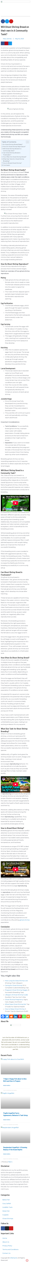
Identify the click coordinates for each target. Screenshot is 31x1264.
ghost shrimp (25, 920)
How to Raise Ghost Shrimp (15, 1009)
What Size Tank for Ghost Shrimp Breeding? (13, 160)
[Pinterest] (20, 1016)
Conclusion (6, 165)
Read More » (6, 1085)
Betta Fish (6, 1200)
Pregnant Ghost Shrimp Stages (16, 990)
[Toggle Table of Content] (26, 142)
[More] (28, 1016)
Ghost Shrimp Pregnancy (14, 999)
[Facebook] (3, 1016)
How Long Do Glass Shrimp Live (16, 980)
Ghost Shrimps (7, 1218)
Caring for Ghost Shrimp (13, 985)
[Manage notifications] (27, 1260)
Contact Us (6, 1253)
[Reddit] (11, 1016)
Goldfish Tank (7, 1207)
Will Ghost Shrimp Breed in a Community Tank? (12, 150)
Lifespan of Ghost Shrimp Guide (16, 995)
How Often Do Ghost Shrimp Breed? (14, 157)
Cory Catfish (6, 1203)
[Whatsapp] (24, 1016)
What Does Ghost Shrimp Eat (15, 1004)
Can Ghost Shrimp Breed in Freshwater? (11, 154)
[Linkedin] (15, 1016)
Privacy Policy (7, 1246)
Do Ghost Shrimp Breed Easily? (13, 144)
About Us (5, 1242)
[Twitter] (7, 1016)
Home (4, 1238)
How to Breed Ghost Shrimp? (12, 163)
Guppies (5, 1215)
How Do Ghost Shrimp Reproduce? (14, 146)
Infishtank (13, 1258)
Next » (10, 1162)
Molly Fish (6, 1211)
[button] (15, 16)
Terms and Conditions (10, 1249)
